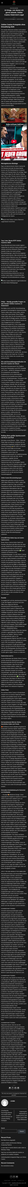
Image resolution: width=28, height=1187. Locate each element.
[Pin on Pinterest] (18, 1088)
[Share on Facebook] (12, 1088)
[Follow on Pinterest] (17, 1176)
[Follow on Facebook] (11, 1176)
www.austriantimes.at (18, 83)
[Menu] (2, 3)
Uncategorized (14, 8)
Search (3, 1128)
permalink (14, 1095)
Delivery (13, 1180)
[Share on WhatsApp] (9, 1088)
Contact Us (20, 1180)
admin (22, 19)
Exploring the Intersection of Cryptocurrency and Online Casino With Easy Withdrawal (21, 1115)
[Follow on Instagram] (14, 1176)
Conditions (7, 1180)
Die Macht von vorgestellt (8, 1140)
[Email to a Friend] (15, 1088)
